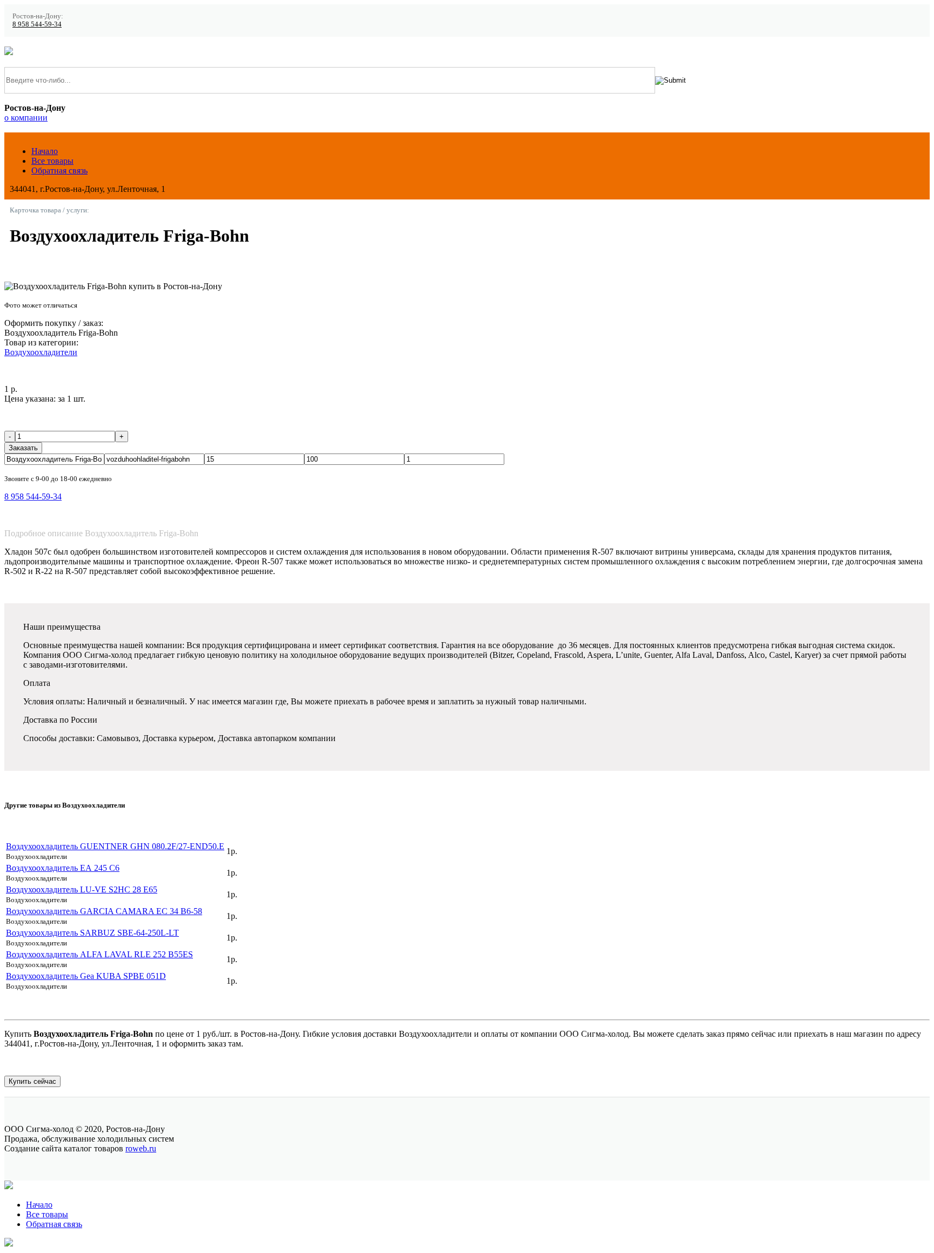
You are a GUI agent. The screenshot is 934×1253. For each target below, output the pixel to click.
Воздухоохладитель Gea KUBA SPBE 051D (86, 976)
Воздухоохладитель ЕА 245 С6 (62, 867)
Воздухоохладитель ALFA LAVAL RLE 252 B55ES (99, 954)
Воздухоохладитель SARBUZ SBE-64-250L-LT (92, 932)
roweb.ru (140, 1148)
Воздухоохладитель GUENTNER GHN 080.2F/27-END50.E (115, 846)
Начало (44, 151)
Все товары (52, 160)
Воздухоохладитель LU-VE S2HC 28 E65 (81, 889)
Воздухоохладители (40, 352)
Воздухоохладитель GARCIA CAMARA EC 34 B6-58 (104, 911)
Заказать (23, 448)
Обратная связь (59, 170)
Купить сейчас (32, 1081)
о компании (26, 117)
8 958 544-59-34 (37, 24)
